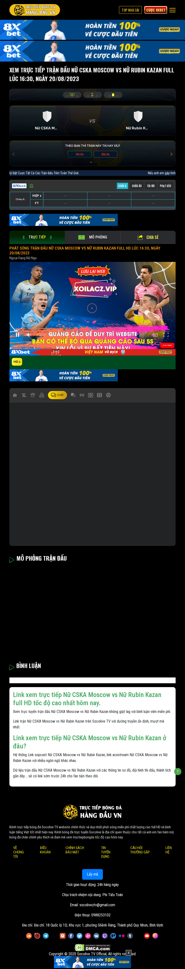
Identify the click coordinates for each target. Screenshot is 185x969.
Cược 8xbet (155, 10)
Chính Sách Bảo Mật (75, 850)
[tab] (37, 237)
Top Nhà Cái (130, 10)
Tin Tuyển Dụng (105, 852)
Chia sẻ (152, 237)
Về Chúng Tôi (18, 852)
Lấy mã (92, 874)
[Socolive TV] (34, 10)
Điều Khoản (45, 850)
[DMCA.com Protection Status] (93, 948)
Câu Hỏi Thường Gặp (140, 850)
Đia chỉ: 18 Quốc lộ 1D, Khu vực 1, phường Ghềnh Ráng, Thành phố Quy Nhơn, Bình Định (98, 925)
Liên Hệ (168, 850)
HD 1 (16, 361)
